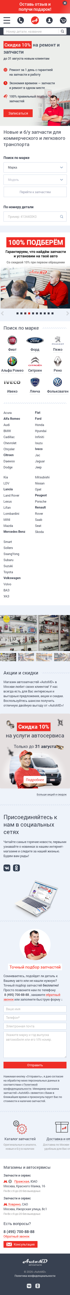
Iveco (39, 449)
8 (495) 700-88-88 (20, 20)
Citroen (9, 455)
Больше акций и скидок (51, 794)
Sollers (8, 548)
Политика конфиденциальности (35, 1276)
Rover (39, 513)
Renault (40, 507)
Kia (6, 477)
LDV (6, 483)
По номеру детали (18, 207)
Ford (38, 419)
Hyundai (40, 431)
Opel (38, 489)
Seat (38, 526)
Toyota (8, 572)
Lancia (8, 489)
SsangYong (11, 554)
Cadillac (9, 437)
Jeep (38, 467)
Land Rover (11, 495)
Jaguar (40, 461)
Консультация (24, 1244)
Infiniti (39, 437)
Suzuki (8, 566)
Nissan (40, 483)
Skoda (39, 532)
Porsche (40, 501)
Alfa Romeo (12, 419)
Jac (37, 455)
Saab (38, 519)
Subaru (8, 560)
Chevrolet (10, 443)
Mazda (8, 526)
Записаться (18, 113)
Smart (8, 542)
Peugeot (41, 495)
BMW (7, 431)
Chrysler (9, 449)
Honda (39, 425)
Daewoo (9, 461)
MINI (7, 519)
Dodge (8, 467)
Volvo (7, 584)
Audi (7, 425)
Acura (8, 413)
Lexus (8, 501)
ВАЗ (7, 590)
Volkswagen (12, 578)
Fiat (37, 412)
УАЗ (6, 596)
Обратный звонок (16, 1236)
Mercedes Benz (14, 532)
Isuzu (39, 443)
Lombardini (11, 513)
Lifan (7, 507)
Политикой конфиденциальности (21, 1087)
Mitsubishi (42, 477)
